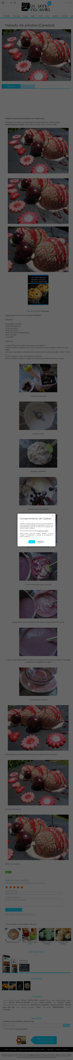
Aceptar (32, 542)
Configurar (40, 542)
